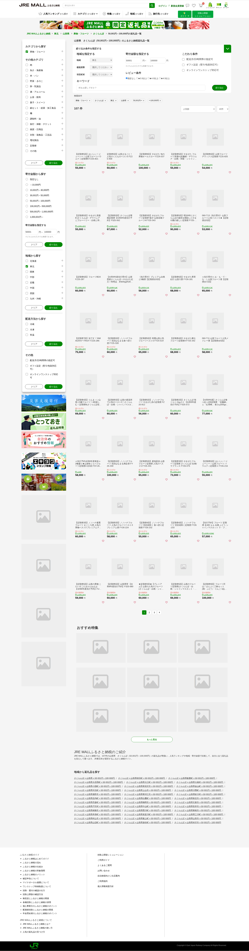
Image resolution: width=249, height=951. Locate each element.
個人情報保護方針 (106, 886)
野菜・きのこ (36, 81)
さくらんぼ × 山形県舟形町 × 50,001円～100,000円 (97, 814)
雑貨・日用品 (36, 129)
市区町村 (81, 74)
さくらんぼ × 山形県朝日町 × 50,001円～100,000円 (141, 778)
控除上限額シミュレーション (111, 855)
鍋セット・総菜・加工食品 (43, 108)
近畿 (32, 282)
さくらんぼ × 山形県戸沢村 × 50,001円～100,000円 (97, 806)
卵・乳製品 (35, 86)
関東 (32, 272)
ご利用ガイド (104, 860)
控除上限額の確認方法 (33, 894)
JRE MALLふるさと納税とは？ (37, 924)
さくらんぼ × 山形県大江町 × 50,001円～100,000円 (149, 782)
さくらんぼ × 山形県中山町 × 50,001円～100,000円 (147, 806)
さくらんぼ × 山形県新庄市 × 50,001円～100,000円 (198, 798)
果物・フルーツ (81, 33)
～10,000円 (35, 184)
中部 (32, 277)
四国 (32, 293)
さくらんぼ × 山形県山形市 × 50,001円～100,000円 (198, 818)
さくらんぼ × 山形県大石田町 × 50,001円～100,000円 (98, 782)
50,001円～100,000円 (40, 201)
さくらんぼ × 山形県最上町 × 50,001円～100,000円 (147, 818)
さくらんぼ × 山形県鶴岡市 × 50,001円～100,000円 (147, 802)
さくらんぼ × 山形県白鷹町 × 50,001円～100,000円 (147, 798)
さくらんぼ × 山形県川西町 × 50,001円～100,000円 (198, 790)
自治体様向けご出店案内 (109, 876)
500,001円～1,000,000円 (41, 211)
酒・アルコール (37, 92)
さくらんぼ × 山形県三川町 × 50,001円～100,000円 (200, 814)
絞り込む (53, 163)
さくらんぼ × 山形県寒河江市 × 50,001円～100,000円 (148, 794)
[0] (201, 5)
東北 (56, 33)
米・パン (34, 75)
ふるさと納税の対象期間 (34, 870)
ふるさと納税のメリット (34, 874)
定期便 (33, 145)
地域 (79, 60)
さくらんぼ (98, 33)
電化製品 (34, 140)
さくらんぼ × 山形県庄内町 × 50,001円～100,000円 (97, 798)
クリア (34, 163)
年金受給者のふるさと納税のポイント (40, 913)
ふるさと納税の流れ (32, 862)
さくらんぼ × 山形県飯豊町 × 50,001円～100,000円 (192, 778)
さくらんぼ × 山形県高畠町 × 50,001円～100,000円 (97, 802)
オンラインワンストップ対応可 (202, 70)
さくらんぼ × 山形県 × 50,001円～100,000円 (94, 778)
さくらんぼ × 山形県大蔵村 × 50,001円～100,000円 (200, 782)
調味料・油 (35, 118)
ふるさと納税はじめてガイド (36, 859)
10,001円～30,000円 (39, 190)
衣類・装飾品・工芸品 (41, 135)
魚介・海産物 (36, 70)
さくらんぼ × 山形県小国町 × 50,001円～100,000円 (97, 786)
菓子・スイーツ (37, 102)
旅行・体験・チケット (41, 124)
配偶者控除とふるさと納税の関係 (38, 910)
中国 (32, 288)
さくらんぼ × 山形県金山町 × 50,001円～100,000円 (200, 786)
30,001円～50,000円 (39, 195)
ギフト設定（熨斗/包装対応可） (202, 64)
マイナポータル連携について (36, 882)
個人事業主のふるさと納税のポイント (40, 906)
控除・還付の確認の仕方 (34, 890)
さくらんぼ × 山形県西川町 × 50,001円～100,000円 (147, 810)
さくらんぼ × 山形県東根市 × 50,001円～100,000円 (198, 810)
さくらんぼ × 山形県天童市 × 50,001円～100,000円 (198, 802)
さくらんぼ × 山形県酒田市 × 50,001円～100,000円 (97, 794)
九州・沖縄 (35, 298)
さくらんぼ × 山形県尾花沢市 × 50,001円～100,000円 (148, 786)
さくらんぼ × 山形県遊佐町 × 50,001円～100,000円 (147, 822)
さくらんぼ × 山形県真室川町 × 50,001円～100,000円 (148, 814)
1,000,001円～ (37, 217)
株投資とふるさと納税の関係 (36, 898)
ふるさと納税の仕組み (33, 866)
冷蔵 (32, 324)
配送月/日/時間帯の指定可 (42, 360)
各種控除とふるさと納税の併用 (37, 902)
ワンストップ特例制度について (37, 886)
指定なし (34, 179)
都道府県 (81, 67)
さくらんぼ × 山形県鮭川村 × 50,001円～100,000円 (200, 794)
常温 (32, 335)
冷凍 (32, 329)
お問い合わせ (104, 870)
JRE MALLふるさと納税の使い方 (38, 928)
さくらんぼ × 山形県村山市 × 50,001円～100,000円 (97, 818)
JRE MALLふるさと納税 (38, 33)
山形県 (66, 33)
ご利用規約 (103, 881)
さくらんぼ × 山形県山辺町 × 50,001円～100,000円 (97, 822)
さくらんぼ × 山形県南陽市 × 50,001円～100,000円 (97, 810)
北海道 (33, 261)
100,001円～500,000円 (40, 206)
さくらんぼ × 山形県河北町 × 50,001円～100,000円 (97, 790)
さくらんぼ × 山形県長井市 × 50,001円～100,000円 (198, 806)
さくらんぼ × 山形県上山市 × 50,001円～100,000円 (147, 790)
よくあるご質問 (105, 865)
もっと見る (152, 739)
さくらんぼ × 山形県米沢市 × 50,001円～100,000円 (197, 822)
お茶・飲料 (35, 97)
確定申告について (31, 878)
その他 (33, 151)
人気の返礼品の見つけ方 (34, 932)
